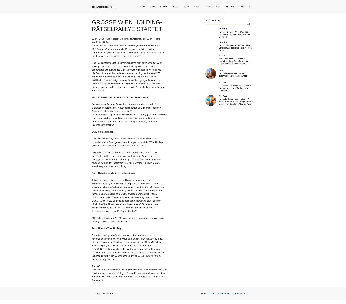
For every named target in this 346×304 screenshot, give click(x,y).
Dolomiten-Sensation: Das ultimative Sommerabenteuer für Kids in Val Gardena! (235, 88)
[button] (250, 7)
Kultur (196, 7)
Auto (153, 7)
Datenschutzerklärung (232, 294)
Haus (186, 7)
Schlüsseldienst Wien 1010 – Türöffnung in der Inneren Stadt (233, 74)
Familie (163, 7)
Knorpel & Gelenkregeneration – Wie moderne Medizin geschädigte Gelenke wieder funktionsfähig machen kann (236, 101)
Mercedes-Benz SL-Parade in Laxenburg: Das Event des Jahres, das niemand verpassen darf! (234, 61)
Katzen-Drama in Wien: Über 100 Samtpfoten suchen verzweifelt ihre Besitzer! (234, 34)
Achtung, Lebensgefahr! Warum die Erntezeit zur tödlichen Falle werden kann (235, 47)
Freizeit (175, 7)
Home (142, 7)
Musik (207, 7)
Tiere (242, 7)
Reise (218, 7)
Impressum (207, 294)
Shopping (230, 7)
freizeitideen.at (104, 7)
